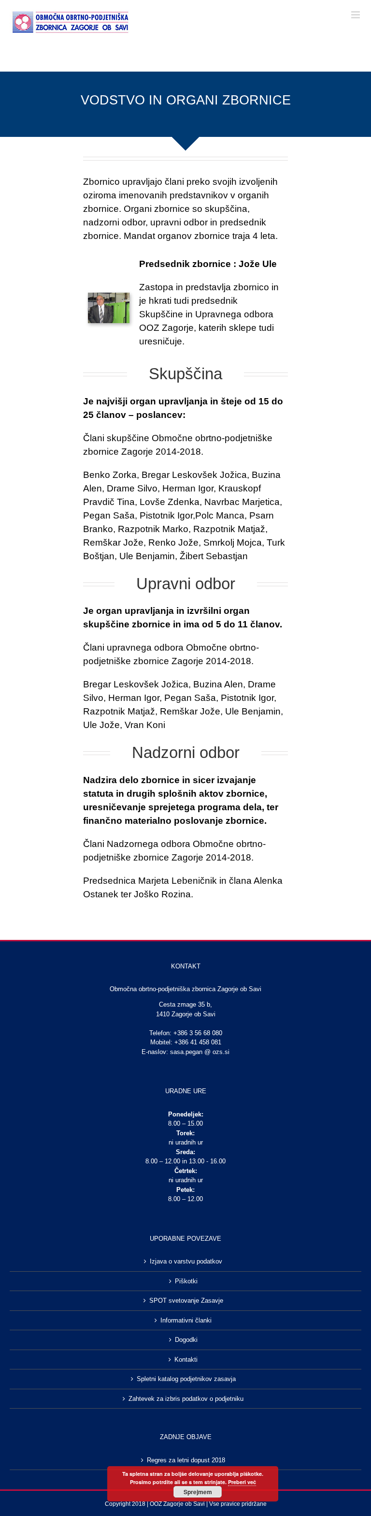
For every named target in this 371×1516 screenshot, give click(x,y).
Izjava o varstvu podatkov (186, 1261)
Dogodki (186, 1339)
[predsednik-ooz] (108, 297)
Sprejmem (198, 1491)
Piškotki (186, 1281)
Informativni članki (186, 1320)
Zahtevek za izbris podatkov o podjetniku (185, 1398)
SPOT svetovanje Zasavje (186, 1300)
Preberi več (242, 1482)
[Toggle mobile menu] (356, 15)
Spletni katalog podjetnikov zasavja (186, 1378)
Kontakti (186, 1359)
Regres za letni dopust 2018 (186, 1460)
